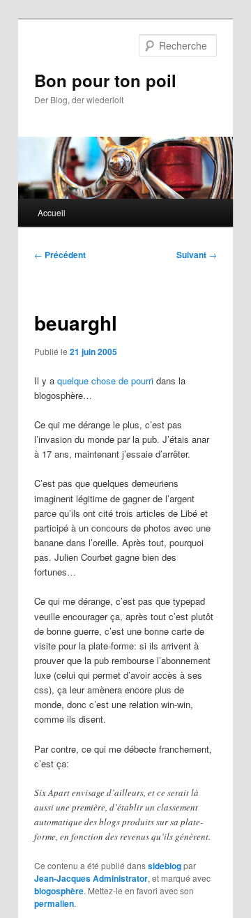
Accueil (52, 212)
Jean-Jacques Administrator (91, 878)
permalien (54, 903)
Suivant (196, 254)
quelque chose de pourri (105, 380)
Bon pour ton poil (105, 80)
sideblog (164, 865)
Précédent (60, 254)
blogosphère (59, 891)
